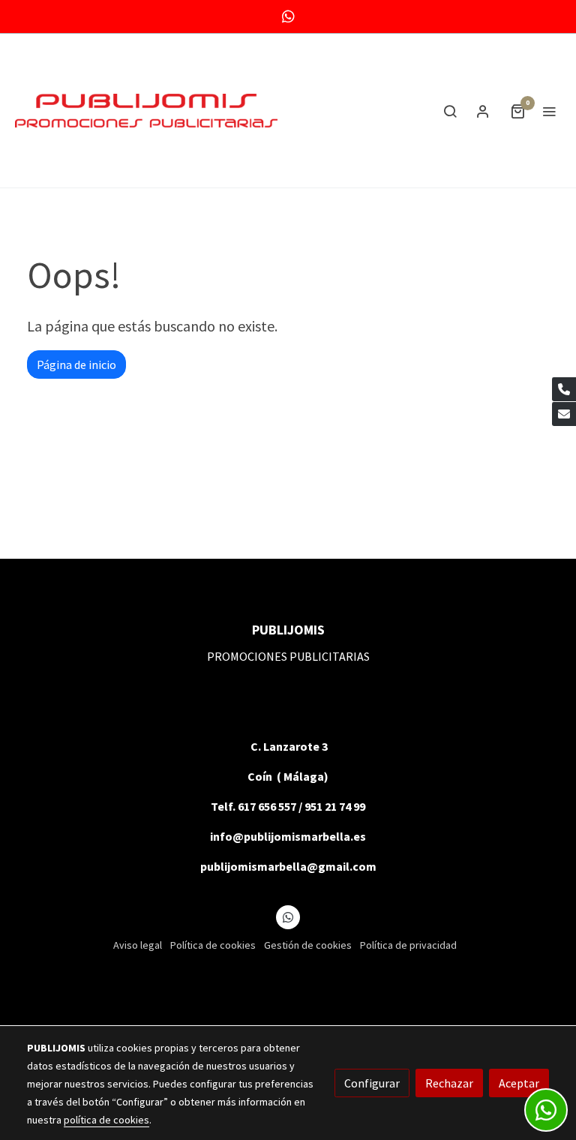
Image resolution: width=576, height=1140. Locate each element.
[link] (146, 111)
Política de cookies (213, 945)
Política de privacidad (408, 945)
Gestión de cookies (308, 945)
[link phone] (564, 389)
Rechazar (449, 1083)
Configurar (372, 1083)
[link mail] (564, 414)
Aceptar (519, 1083)
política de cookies (106, 1119)
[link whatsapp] (288, 15)
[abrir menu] (549, 111)
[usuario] (483, 111)
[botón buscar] (450, 111)
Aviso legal (137, 945)
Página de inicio (76, 364)
